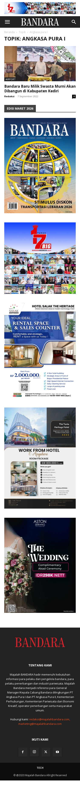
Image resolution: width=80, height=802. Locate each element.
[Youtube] (57, 752)
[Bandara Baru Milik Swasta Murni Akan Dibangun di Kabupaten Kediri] (40, 63)
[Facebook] (23, 752)
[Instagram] (34, 752)
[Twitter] (46, 752)
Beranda (9, 32)
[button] (7, 22)
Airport (11, 79)
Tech (40, 768)
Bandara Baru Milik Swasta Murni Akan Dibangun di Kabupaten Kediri (40, 88)
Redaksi (9, 96)
